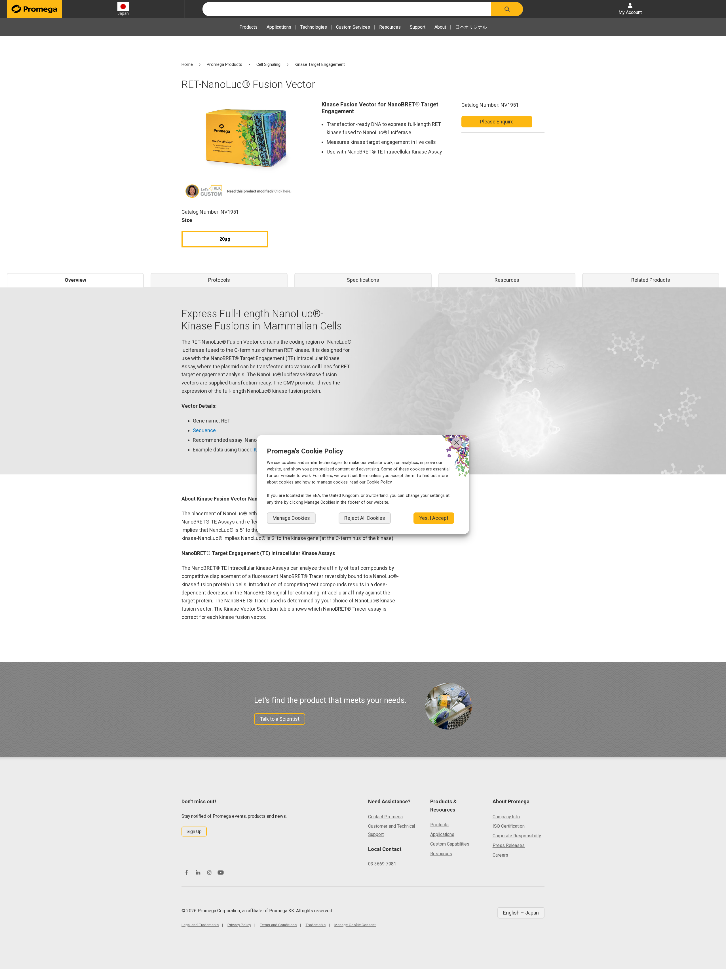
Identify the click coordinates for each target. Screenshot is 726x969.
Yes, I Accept (433, 518)
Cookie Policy (379, 482)
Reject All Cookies (364, 518)
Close (456, 443)
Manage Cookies (291, 518)
